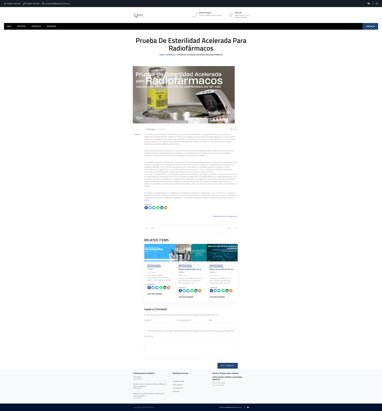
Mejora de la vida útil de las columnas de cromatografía (233, 269)
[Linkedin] (161, 207)
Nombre (148, 320)
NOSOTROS (21, 26)
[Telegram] (154, 207)
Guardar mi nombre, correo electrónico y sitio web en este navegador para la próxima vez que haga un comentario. (191, 331)
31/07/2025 (161, 129)
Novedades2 (171, 54)
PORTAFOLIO (36, 26)
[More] (165, 207)
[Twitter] (150, 207)
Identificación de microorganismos (225, 216)
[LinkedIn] (368, 3)
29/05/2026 (214, 275)
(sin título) (137, 377)
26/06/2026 (182, 275)
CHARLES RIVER (178, 381)
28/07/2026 (151, 272)
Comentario (148, 336)
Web (210, 320)
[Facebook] (146, 207)
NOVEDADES (51, 26)
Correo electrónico (184, 320)
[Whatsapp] (158, 207)
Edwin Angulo (150, 129)
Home (161, 54)
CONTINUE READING (155, 294)
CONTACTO (370, 26)
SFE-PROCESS (178, 388)
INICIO (9, 26)
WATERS (176, 391)
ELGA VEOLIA (177, 385)
